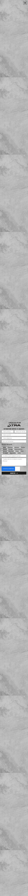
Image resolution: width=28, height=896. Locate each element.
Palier (17, 451)
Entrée (5, 449)
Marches (11, 451)
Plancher (10, 447)
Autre (19, 453)
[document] (14, 448)
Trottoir (23, 447)
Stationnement (18, 449)
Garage (10, 449)
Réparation (13, 453)
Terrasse (5, 453)
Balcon (5, 451)
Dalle (4, 447)
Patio (22, 451)
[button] (25, 2)
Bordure (17, 447)
